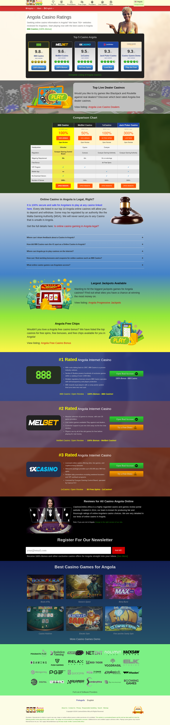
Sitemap (105, 708)
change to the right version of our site (108, 522)
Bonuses (61, 4)
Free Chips (82, 4)
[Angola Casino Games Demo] (131, 46)
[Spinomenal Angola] (112, 686)
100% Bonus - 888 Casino (126, 378)
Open (63, 142)
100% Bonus (38, 68)
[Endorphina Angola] (94, 686)
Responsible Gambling (89, 708)
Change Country (138, 4)
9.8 (38, 51)
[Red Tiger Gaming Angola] (94, 666)
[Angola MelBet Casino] (62, 46)
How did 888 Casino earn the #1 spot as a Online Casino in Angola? (85, 244)
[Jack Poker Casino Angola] (108, 62)
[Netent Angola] (94, 657)
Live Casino (102, 4)
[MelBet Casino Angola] (61, 62)
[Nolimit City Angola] (112, 657)
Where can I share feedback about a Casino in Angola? (85, 237)
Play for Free (131, 67)
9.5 (84, 51)
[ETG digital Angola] (38, 686)
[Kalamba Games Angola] (75, 686)
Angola (30, 8)
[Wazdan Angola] (131, 676)
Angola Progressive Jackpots (104, 302)
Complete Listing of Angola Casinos (85, 75)
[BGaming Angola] (38, 666)
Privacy (78, 708)
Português (80, 700)
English (49, 8)
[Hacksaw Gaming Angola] (131, 657)
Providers (92, 4)
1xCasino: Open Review (72, 489)
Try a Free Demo (125, 427)
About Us (64, 708)
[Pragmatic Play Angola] (38, 657)
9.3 (107, 51)
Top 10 (53, 4)
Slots (111, 4)
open (63, 186)
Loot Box (108, 67)
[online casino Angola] (34, 5)
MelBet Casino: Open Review (70, 440)
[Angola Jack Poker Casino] (108, 46)
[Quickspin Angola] (75, 676)
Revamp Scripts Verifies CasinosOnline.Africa (71, 721)
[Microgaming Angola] (38, 676)
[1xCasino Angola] (85, 62)
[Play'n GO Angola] (75, 657)
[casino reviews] (35, 712)
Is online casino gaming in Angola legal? (76, 226)
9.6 (61, 51)
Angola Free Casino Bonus (56, 343)
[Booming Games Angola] (131, 686)
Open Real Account (125, 373)
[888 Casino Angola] (38, 63)
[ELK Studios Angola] (131, 666)
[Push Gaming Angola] (57, 666)
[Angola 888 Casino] (39, 46)
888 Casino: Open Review (72, 394)
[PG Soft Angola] (57, 676)
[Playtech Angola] (112, 676)
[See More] (122, 556)
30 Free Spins (85, 67)
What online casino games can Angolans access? (85, 265)
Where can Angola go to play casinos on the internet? (85, 251)
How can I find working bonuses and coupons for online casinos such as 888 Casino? (85, 258)
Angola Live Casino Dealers (103, 107)
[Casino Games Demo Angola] (131, 62)
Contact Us (71, 708)
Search (100, 708)
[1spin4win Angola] (57, 686)
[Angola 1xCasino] (85, 46)
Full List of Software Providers (85, 692)
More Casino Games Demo (85, 639)
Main (39, 8)
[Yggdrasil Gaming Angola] (112, 666)
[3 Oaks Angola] (94, 676)
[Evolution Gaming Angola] (57, 657)
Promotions (71, 4)
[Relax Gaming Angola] (75, 666)
